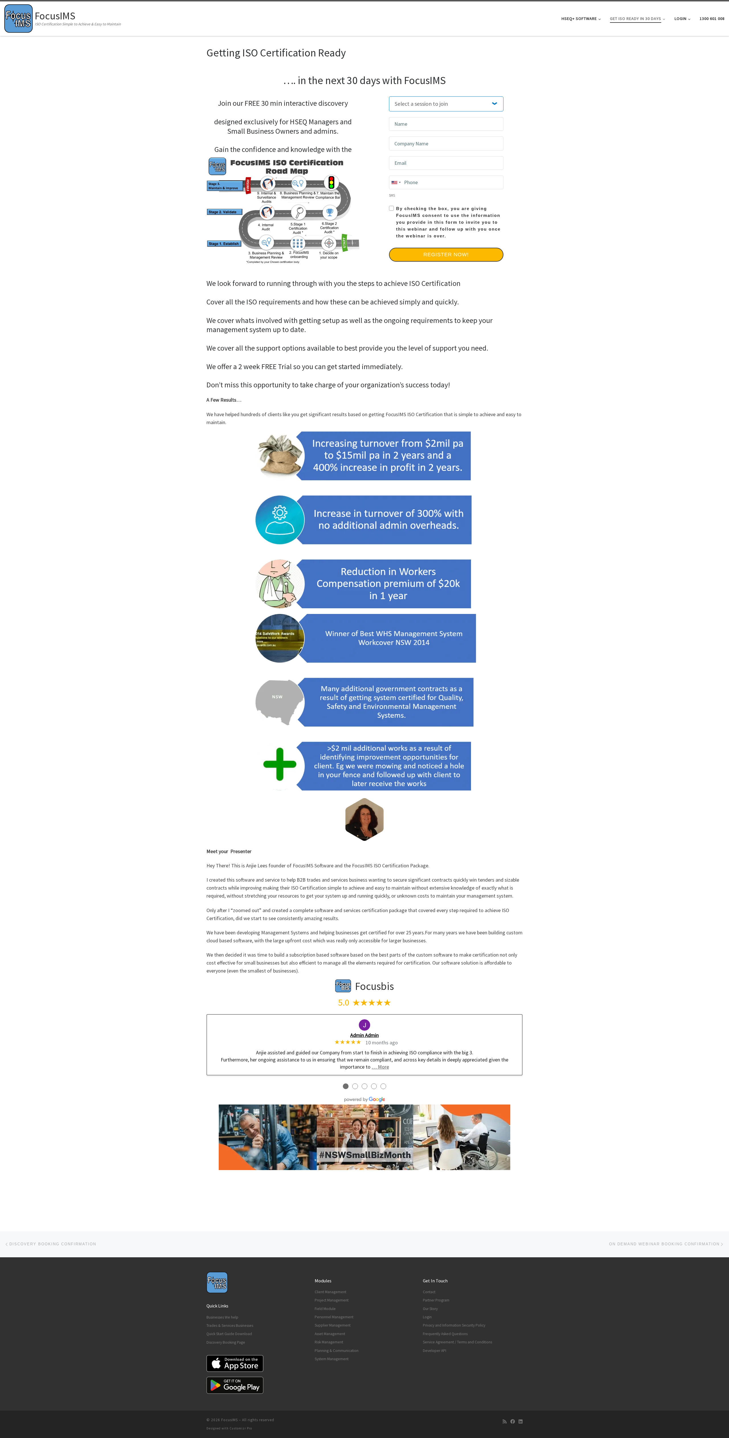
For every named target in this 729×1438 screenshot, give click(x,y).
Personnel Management (334, 1317)
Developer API (434, 1350)
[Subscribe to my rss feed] (505, 1421)
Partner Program (436, 1300)
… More (380, 1066)
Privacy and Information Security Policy (454, 1325)
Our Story (430, 1308)
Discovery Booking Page (225, 1342)
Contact (429, 1291)
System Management (332, 1358)
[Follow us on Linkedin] (521, 1421)
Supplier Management (333, 1325)
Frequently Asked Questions (445, 1333)
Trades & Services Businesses (229, 1325)
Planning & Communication (337, 1350)
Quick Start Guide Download (229, 1333)
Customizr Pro (241, 1428)
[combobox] (395, 182)
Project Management (332, 1300)
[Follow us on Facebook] (512, 1421)
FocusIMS (229, 1419)
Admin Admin (364, 1035)
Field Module (325, 1308)
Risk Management (329, 1342)
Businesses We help (222, 1317)
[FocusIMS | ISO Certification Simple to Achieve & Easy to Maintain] (18, 17)
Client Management (330, 1291)
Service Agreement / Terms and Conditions (457, 1342)
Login (427, 1317)
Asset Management (330, 1333)
